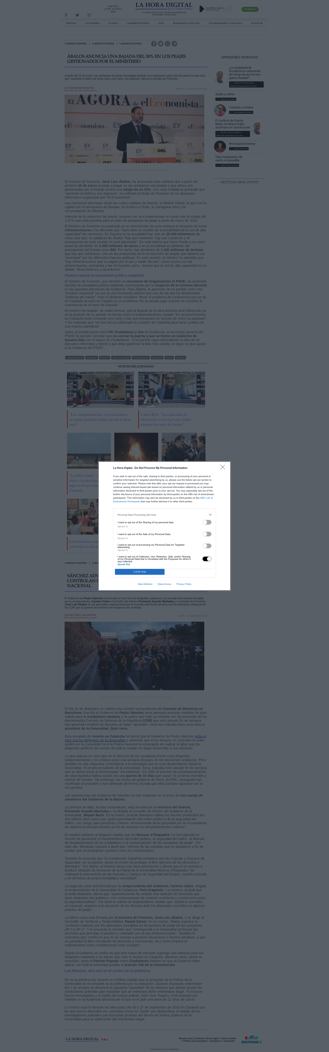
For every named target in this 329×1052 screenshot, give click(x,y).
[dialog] (164, 526)
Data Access (164, 584)
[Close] (224, 468)
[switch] (207, 522)
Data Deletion (145, 584)
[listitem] (164, 514)
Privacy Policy (183, 584)
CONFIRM (139, 572)
